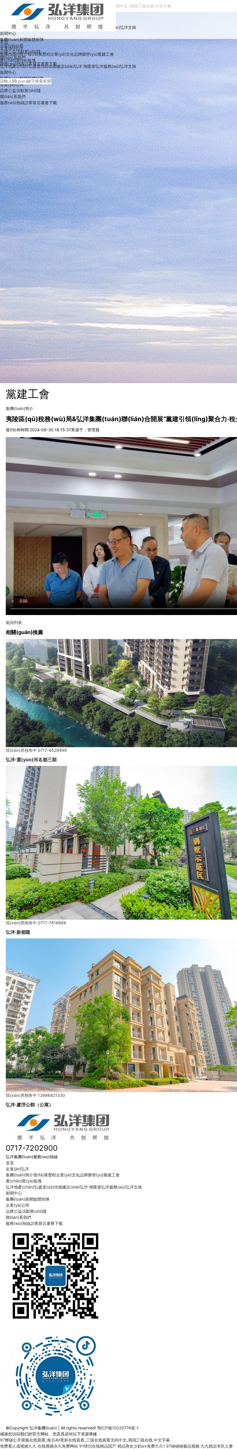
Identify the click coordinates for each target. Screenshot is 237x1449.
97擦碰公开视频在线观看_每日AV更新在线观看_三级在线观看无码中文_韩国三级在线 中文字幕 (85, 1439)
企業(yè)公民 (12, 84)
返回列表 (14, 622)
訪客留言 (33, 102)
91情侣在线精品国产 (97, 1446)
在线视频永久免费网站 (58, 1446)
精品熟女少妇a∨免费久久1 (141, 1446)
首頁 (4, 42)
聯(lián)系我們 (12, 96)
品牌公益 (8, 90)
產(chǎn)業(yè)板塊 (18, 60)
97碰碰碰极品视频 (182, 1446)
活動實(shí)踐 (28, 90)
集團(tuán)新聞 (13, 39)
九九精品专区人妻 (217, 1446)
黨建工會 (106, 54)
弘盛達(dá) (38, 66)
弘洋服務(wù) (107, 66)
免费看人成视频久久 (18, 1446)
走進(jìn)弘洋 (11, 48)
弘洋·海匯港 (84, 66)
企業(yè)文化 (62, 54)
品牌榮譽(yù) (86, 54)
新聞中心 (8, 33)
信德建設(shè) (61, 66)
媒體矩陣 (35, 39)
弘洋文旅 (128, 27)
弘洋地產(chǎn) (14, 66)
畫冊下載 (49, 102)
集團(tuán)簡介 (13, 54)
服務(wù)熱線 (12, 102)
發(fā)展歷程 (38, 54)
